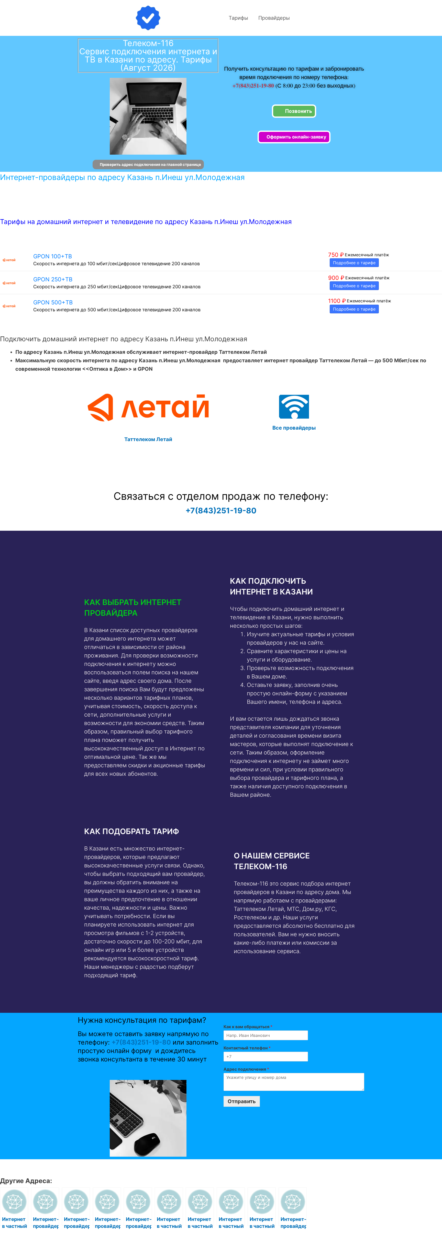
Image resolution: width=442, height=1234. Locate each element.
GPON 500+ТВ (53, 302)
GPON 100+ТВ (52, 256)
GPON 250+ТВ (52, 279)
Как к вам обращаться (248, 1026)
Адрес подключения (246, 1069)
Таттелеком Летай (148, 439)
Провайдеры (274, 18)
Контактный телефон (247, 1047)
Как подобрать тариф (131, 831)
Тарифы (238, 18)
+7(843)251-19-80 (254, 85)
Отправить (242, 1101)
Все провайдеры (294, 428)
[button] (146, 607)
